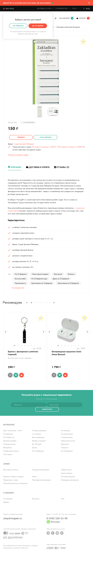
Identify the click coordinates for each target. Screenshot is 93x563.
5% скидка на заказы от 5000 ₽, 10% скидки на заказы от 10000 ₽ (57, 147)
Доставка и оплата (39, 167)
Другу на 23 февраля (61, 278)
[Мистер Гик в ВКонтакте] (48, 533)
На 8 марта (7, 454)
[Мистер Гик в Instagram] (62, 533)
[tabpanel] (24, 330)
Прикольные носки (68, 441)
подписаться (47, 409)
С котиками (36, 434)
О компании (7, 498)
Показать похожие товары (18, 155)
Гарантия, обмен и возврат (13, 476)
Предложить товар (10, 480)
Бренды (6, 502)
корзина (82, 18)
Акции (34, 476)
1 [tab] (15, 345)
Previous (5, 332)
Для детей (58, 274)
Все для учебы (20, 278)
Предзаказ (21, 137)
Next (43, 332)
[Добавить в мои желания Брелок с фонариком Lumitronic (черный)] (16, 375)
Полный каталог (9, 444)
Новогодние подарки (40, 274)
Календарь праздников (70, 480)
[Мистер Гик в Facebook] (52, 533)
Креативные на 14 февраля (41, 283)
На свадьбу (65, 430)
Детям (34, 447)
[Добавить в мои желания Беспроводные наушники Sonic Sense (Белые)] (59, 375)
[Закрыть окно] (89, 3)
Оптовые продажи (68, 476)
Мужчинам (65, 444)
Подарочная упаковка (40, 469)
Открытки (64, 447)
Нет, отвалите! (18, 26)
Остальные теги (18, 287)
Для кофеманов (38, 437)
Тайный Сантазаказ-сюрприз (66, 471)
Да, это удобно (37, 26)
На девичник (8, 434)
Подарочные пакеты (11, 451)
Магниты (71, 274)
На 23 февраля (20, 274)
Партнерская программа (41, 480)
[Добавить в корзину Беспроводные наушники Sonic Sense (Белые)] (65, 375)
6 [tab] (32, 345)
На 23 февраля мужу (39, 278)
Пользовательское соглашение (15, 483)
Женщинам (7, 447)
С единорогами (67, 437)
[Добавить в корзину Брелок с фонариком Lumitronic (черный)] (21, 375)
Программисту (20, 283)
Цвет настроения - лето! (12, 430)
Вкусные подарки (9, 441)
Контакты (35, 498)
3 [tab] (22, 345)
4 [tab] (25, 345)
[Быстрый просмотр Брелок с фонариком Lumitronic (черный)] (10, 375)
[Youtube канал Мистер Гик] (57, 533)
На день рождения (39, 430)
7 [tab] (35, 345)
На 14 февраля (38, 451)
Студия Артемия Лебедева (23, 144)
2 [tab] (62, 345)
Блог (62, 498)
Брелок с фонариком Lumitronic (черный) (23, 353)
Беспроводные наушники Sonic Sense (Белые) (66, 353)
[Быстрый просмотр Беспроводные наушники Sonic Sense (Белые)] (54, 375)
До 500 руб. (37, 444)
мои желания (64, 18)
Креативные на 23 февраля (68, 283)
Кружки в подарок (39, 441)
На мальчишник (67, 434)
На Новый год (8, 437)
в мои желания (45, 137)
